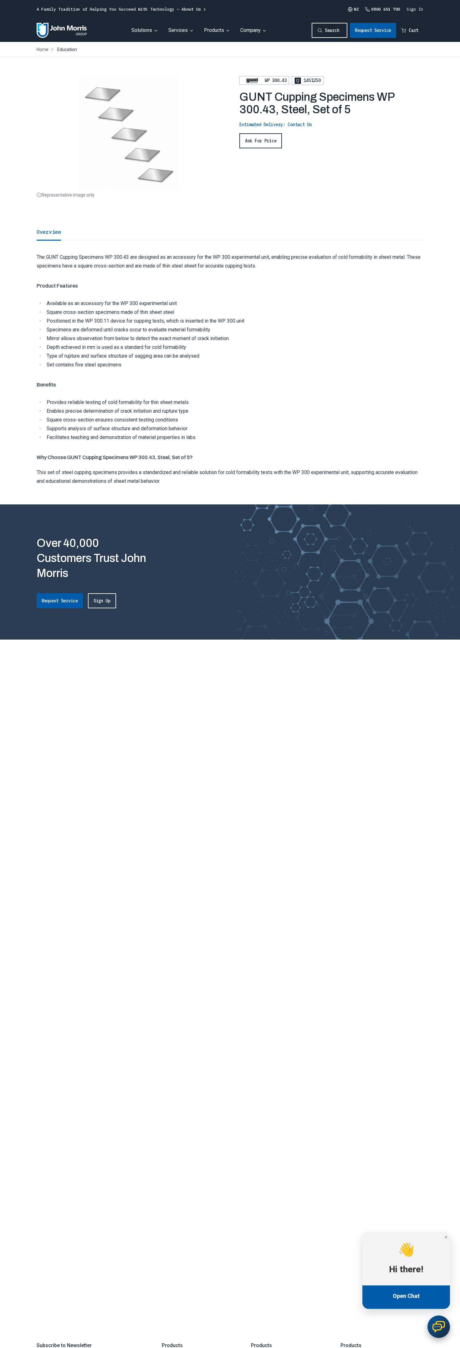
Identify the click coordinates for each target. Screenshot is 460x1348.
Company (250, 30)
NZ (356, 9)
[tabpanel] (230, 363)
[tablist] (230, 232)
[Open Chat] (438, 1326)
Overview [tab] (49, 232)
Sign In (414, 9)
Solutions (141, 30)
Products (214, 30)
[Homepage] (62, 30)
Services (178, 30)
